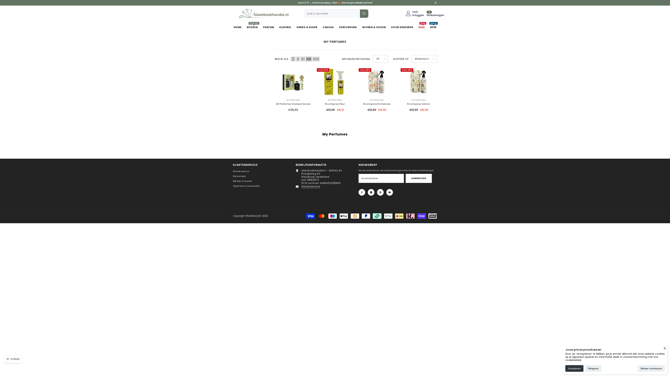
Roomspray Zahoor (418, 104)
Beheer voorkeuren (651, 368)
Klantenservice (311, 186)
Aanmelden (418, 178)
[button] (293, 59)
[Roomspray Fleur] (335, 82)
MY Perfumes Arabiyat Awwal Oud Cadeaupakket (293, 104)
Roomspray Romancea (377, 104)
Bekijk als (281, 59)
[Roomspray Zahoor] (418, 82)
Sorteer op (400, 59)
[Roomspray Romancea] (377, 82)
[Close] (664, 348)
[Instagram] (371, 192)
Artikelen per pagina (356, 59)
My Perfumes (293, 100)
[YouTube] (389, 192)
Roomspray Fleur (335, 104)
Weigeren (593, 368)
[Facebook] (362, 192)
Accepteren (574, 368)
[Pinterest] (380, 192)
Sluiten (435, 2)
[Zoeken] (336, 13)
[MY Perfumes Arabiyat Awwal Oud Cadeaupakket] (293, 82)
